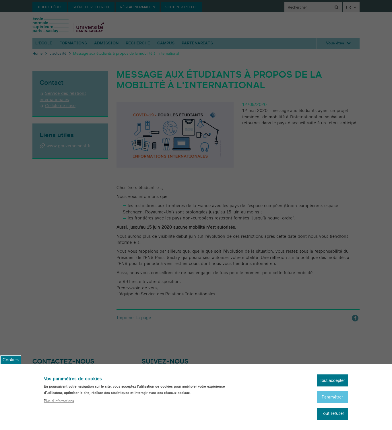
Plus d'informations (59, 401)
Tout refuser (332, 413)
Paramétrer (332, 396)
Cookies (11, 359)
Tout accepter (332, 380)
